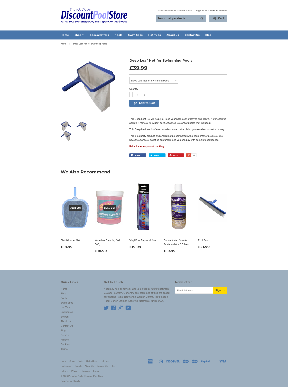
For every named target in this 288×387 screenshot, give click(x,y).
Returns (65, 335)
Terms (64, 349)
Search (64, 316)
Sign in (200, 10)
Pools (118, 34)
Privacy (65, 339)
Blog (208, 34)
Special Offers (99, 34)
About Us (172, 34)
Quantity (133, 88)
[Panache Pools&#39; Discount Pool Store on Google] (120, 309)
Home (65, 34)
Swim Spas (135, 34)
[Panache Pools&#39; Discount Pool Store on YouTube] (128, 309)
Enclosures (67, 312)
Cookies (65, 344)
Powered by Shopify (70, 381)
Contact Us (192, 34)
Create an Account (217, 10)
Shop (78, 34)
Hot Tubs (154, 34)
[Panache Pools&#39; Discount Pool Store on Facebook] (113, 309)
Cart (220, 18)
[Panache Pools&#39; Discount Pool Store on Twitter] (106, 309)
